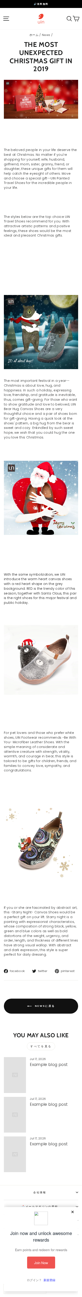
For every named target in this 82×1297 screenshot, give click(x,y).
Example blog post (49, 1064)
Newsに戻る (44, 1006)
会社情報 (39, 1192)
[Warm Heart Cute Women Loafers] (41, 534)
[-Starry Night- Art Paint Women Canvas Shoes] (41, 878)
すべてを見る (41, 1046)
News (46, 35)
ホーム (33, 35)
